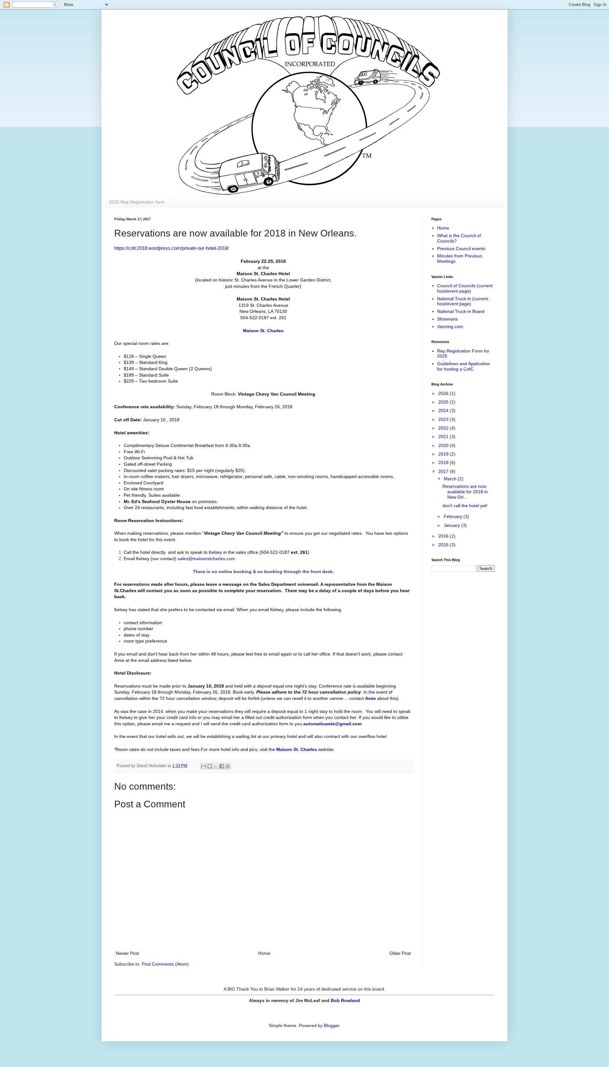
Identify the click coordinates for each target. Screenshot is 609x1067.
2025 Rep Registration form (137, 201)
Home (264, 953)
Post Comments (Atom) (165, 964)
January (452, 525)
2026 (444, 393)
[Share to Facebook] (222, 766)
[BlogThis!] (209, 766)
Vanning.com (450, 326)
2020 (444, 445)
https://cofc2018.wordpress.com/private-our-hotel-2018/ (171, 248)
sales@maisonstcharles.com (206, 558)
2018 (444, 462)
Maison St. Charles (263, 330)
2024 (444, 410)
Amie (370, 698)
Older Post (400, 953)
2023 (444, 419)
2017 (444, 471)
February (453, 516)
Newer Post (127, 953)
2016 (444, 536)
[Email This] (203, 766)
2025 (444, 401)
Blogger (331, 1025)
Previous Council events (461, 248)
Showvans (447, 318)
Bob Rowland (345, 1000)
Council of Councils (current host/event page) (465, 288)
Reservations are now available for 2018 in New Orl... (465, 492)
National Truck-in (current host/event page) (462, 301)
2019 (444, 453)
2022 (444, 427)
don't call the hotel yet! (465, 505)
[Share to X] (216, 766)
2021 (444, 436)
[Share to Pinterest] (228, 766)
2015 (444, 544)
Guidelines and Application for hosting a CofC (463, 366)
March (451, 478)
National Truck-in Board (460, 311)
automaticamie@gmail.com (332, 723)
